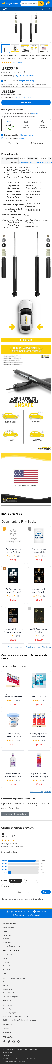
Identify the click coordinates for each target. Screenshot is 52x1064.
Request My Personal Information (15, 1016)
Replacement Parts (36, 162)
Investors (6, 938)
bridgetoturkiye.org (26, 80)
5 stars (4, 861)
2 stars (4, 869)
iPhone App (7, 1028)
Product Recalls (8, 993)
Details (21, 138)
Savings (30, 9)
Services (22, 9)
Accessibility (7, 989)
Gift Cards (6, 969)
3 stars (4, 867)
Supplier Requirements (11, 946)
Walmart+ (6, 965)
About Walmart (8, 927)
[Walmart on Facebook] (4, 1041)
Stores (5, 958)
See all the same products (40, 791)
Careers (6, 931)
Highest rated (31, 880)
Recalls (5, 985)
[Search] (41, 3)
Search (46, 892)
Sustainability (8, 942)
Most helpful (8, 886)
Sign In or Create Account (19, 911)
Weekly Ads (35, 915)
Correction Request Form (15, 813)
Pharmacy (6, 981)
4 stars (4, 864)
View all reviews (10, 852)
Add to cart (26, 102)
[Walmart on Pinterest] (18, 1041)
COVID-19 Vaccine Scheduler (14, 978)
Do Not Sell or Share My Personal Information (20, 1020)
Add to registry (38, 143)
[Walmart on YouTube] (13, 1041)
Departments (10, 9)
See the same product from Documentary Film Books (29, 647)
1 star (5, 872)
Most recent (15, 880)
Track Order (19, 915)
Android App (7, 1032)
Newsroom (7, 935)
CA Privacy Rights (9, 1012)
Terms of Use (7, 1005)
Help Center (41, 911)
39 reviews (19, 62)
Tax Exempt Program (10, 996)
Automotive (23, 162)
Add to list (14, 143)
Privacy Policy (8, 1009)
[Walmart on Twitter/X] (8, 1041)
